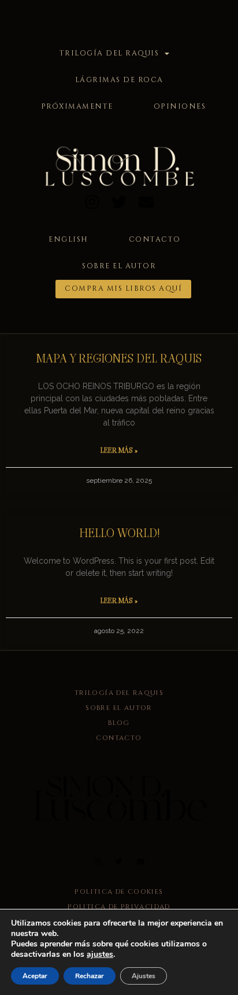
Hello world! (119, 533)
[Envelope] (145, 201)
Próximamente (77, 107)
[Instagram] (92, 201)
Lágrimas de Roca (119, 80)
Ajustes (143, 976)
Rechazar (89, 976)
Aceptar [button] (35, 976)
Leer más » (119, 450)
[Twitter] (119, 201)
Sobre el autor (119, 266)
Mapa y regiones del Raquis (119, 358)
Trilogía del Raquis (109, 53)
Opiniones (180, 107)
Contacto (155, 240)
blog (119, 723)
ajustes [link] (100, 954)
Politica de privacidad (119, 906)
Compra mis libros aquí (123, 289)
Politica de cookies (119, 891)
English (68, 240)
